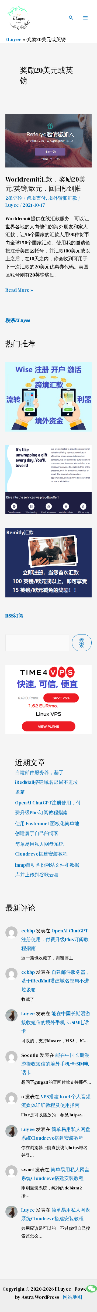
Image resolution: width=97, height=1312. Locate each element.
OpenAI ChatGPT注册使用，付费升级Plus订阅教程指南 (55, 939)
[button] (71, 18)
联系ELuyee (17, 320)
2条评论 (14, 198)
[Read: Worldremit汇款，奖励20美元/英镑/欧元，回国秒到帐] (48, 140)
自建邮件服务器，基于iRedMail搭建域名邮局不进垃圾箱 (46, 782)
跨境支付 (36, 198)
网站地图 (72, 1297)
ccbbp (28, 930)
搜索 (81, 643)
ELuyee (13, 39)
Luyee (28, 1013)
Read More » (19, 289)
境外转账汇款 (62, 198)
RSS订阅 (14, 615)
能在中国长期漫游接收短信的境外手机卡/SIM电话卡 (55, 1022)
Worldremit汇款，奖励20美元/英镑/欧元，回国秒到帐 (45, 184)
